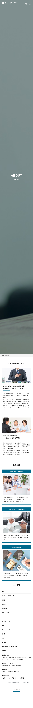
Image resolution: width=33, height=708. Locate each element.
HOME (3, 355)
